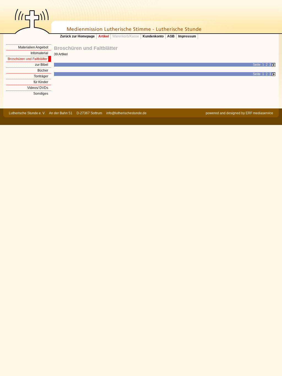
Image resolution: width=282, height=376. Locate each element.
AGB (171, 36)
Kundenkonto (153, 36)
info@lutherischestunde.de (126, 113)
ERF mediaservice (259, 113)
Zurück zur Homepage (77, 36)
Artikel (103, 36)
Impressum (187, 36)
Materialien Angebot (33, 47)
